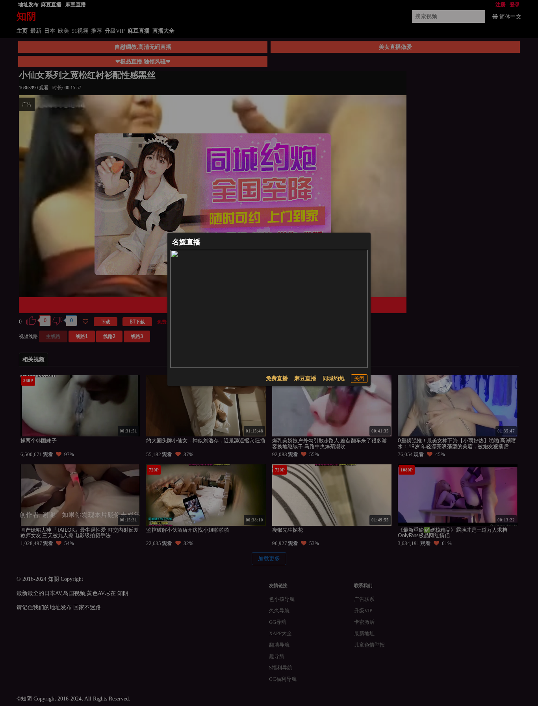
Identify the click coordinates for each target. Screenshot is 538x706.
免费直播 (277, 378)
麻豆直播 (305, 378)
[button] (359, 378)
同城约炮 (334, 378)
